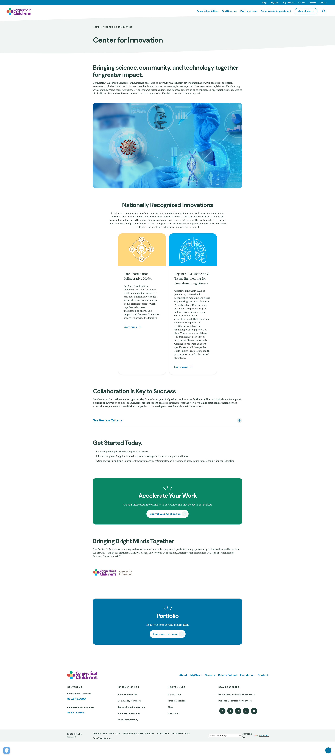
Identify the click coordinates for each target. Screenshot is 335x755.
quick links (304, 11)
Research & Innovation (118, 27)
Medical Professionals (129, 713)
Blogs (264, 2)
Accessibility (163, 733)
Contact (263, 675)
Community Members (129, 700)
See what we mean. (165, 634)
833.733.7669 (75, 712)
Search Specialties (207, 11)
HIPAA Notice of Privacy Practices (138, 733)
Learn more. (130, 327)
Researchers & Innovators (131, 707)
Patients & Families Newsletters (235, 700)
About (183, 675)
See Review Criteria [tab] (107, 420)
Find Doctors (229, 11)
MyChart (275, 2)
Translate (264, 735)
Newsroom (173, 713)
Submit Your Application (165, 514)
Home (96, 27)
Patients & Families (128, 694)
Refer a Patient (227, 675)
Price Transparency (128, 719)
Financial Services (177, 700)
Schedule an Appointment (276, 11)
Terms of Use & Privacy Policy (106, 733)
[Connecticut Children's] (19, 11)
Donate (323, 2)
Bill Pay (301, 2)
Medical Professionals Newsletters (236, 694)
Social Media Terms (180, 733)
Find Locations (248, 11)
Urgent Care (289, 2)
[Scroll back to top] (328, 750)
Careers (312, 2)
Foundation (247, 675)
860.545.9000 (76, 698)
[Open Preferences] (6, 750)
